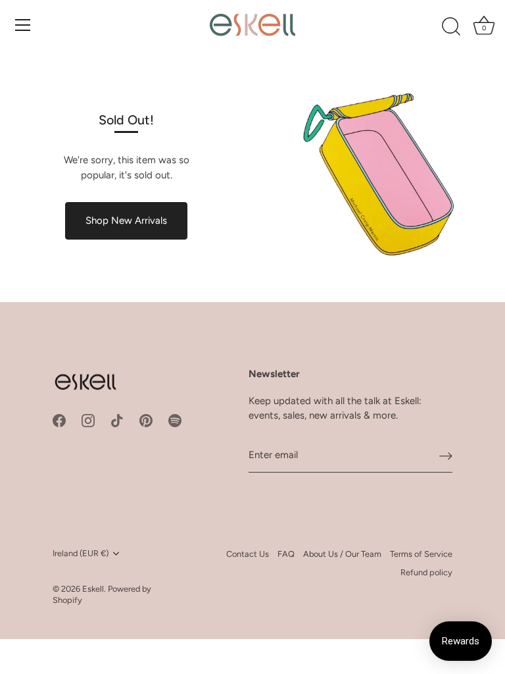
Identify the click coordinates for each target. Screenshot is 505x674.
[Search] (451, 27)
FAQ (286, 554)
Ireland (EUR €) (80, 553)
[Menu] (23, 25)
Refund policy (426, 572)
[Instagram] (88, 420)
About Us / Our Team (342, 554)
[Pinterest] (146, 420)
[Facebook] (59, 420)
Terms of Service (421, 554)
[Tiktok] (117, 420)
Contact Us (247, 554)
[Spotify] (174, 420)
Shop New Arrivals (126, 220)
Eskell (93, 589)
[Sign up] (445, 455)
